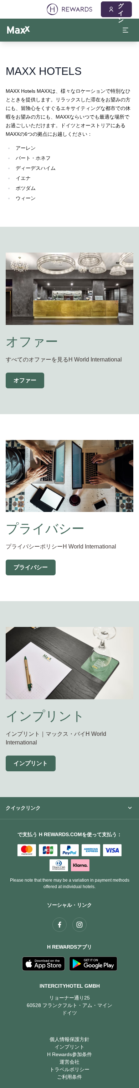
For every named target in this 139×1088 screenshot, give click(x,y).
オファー (25, 380)
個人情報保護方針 (69, 1039)
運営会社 (69, 1062)
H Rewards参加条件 (69, 1054)
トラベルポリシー (69, 1069)
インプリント (31, 763)
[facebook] (59, 924)
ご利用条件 (69, 1077)
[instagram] (79, 924)
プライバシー (31, 567)
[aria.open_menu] (125, 30)
